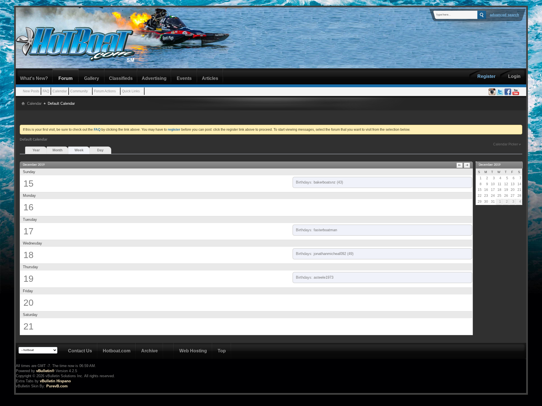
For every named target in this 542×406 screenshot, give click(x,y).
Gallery (91, 78)
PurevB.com (57, 386)
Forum (65, 78)
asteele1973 (323, 277)
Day (100, 150)
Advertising (154, 78)
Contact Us (80, 350)
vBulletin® (45, 371)
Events (184, 78)
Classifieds (121, 78)
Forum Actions (105, 91)
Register (486, 76)
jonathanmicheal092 (330, 254)
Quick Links (131, 91)
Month (57, 150)
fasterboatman (325, 230)
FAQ (46, 91)
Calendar (60, 91)
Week (79, 150)
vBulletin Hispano (55, 381)
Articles (210, 78)
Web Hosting (193, 350)
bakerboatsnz (325, 182)
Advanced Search (504, 15)
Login (514, 76)
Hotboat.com (116, 350)
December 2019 (490, 165)
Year (36, 150)
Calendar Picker (505, 144)
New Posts (31, 91)
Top (222, 350)
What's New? (34, 78)
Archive (149, 350)
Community (79, 91)
